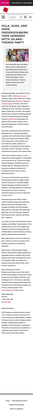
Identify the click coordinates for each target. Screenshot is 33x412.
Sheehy (20, 101)
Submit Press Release (16, 405)
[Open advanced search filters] (25, 17)
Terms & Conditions (16, 409)
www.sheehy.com (7, 290)
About (8, 401)
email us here (6, 302)
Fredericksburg (6, 104)
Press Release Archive (19, 401)
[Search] (21, 17)
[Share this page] (30, 17)
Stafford (12, 119)
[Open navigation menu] (3, 17)
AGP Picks (5, 3)
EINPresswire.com (19, 96)
